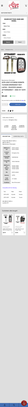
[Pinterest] (12, 111)
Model (4, 35)
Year (4, 23)
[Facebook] (8, 111)
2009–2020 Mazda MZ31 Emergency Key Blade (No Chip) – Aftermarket (8, 230)
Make (4, 29)
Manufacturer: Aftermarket (8, 80)
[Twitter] (10, 111)
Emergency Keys (12, 120)
